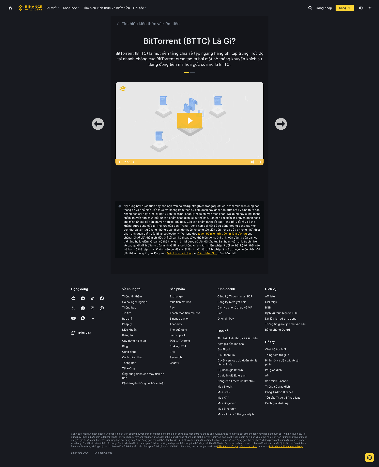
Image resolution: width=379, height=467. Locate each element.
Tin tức (126, 313)
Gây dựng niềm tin (134, 340)
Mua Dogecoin (227, 403)
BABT (173, 351)
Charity (174, 362)
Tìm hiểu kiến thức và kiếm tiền (238, 338)
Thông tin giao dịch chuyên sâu (285, 324)
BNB (268, 307)
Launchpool (177, 335)
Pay (172, 307)
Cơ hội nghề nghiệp (134, 302)
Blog (125, 346)
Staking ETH (178, 346)
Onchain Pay (226, 318)
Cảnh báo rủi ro (207, 253)
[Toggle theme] (370, 8)
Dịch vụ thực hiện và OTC (281, 313)
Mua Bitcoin (225, 386)
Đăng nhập (324, 8)
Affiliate (270, 296)
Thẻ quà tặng (178, 329)
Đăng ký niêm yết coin (232, 302)
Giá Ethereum (226, 355)
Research (176, 357)
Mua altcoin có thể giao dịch (236, 414)
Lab (220, 313)
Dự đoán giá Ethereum (232, 375)
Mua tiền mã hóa (180, 302)
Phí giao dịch (273, 370)
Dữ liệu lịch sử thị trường (280, 318)
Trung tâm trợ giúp (277, 355)
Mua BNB (224, 392)
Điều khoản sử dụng (180, 253)
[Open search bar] (308, 7)
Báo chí (127, 318)
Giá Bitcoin (224, 349)
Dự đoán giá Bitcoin (230, 370)
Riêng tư (127, 335)
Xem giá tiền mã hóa (231, 343)
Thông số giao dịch (277, 386)
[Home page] (29, 8)
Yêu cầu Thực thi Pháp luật (282, 397)
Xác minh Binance (276, 381)
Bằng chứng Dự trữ (277, 329)
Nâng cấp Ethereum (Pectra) (236, 381)
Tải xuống (128, 368)
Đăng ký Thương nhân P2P (235, 296)
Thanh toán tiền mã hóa (185, 313)
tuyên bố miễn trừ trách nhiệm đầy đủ (222, 233)
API (267, 375)
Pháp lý (127, 324)
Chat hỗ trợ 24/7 (275, 349)
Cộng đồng (129, 351)
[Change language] (361, 7)
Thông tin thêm (132, 296)
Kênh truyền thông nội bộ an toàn (143, 383)
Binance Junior (179, 318)
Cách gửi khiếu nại (277, 403)
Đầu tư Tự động (180, 340)
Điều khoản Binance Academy (286, 446)
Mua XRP (223, 397)
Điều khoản (129, 329)
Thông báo (129, 307)
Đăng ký (344, 7)
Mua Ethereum (227, 408)
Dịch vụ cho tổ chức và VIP (235, 307)
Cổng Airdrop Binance (279, 392)
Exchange (176, 296)
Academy (176, 324)
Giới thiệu (271, 302)
